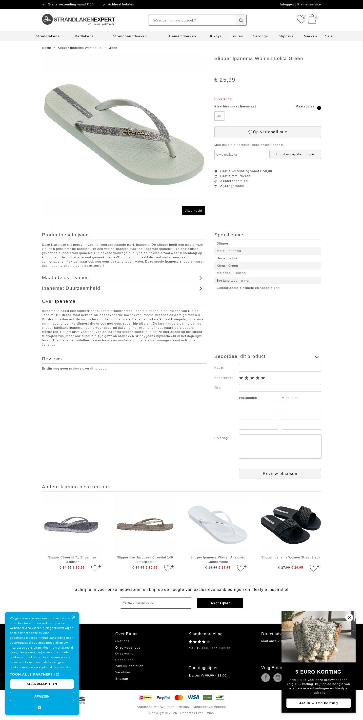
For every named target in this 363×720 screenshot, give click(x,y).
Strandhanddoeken (130, 36)
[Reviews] (199, 641)
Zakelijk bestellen (129, 666)
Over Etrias (126, 634)
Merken (310, 36)
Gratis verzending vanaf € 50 (71, 4)
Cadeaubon (124, 660)
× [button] (73, 617)
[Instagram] (278, 678)
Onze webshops (128, 647)
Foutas (237, 36)
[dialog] (42, 663)
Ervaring (221, 438)
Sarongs (260, 36)
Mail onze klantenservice (281, 641)
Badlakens (84, 36)
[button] (42, 674)
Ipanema (65, 301)
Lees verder (62, 667)
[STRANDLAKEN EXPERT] (78, 11)
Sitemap (121, 678)
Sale (329, 36)
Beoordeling (224, 378)
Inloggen (287, 4)
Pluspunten (248, 398)
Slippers (286, 36)
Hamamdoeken (182, 36)
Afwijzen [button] (42, 696)
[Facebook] (266, 678)
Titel (217, 388)
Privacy (184, 707)
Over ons (122, 641)
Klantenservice (309, 4)
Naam (218, 368)
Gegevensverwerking (209, 707)
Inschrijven (220, 603)
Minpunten (290, 398)
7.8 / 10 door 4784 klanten (209, 648)
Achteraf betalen (121, 4)
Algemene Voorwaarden (156, 707)
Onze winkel (125, 654)
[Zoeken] (241, 20)
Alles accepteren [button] (42, 684)
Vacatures (123, 672)
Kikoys (216, 36)
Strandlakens (48, 36)
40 (219, 116)
